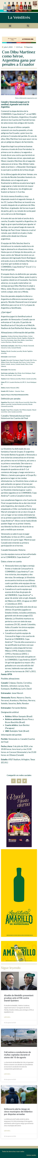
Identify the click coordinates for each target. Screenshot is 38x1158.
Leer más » (7, 1017)
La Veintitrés (19, 18)
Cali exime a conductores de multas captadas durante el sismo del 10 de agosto (17, 1055)
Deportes (29, 47)
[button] (10, 25)
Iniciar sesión (31, 1155)
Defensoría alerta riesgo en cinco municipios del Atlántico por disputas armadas (18, 1111)
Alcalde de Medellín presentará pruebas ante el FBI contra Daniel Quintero (18, 998)
